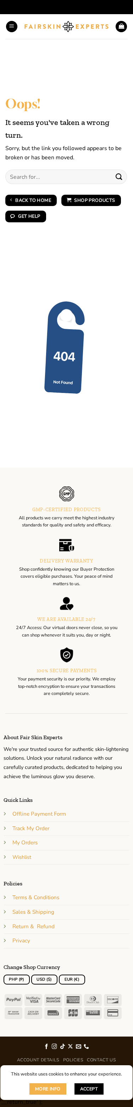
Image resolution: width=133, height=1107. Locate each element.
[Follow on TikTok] (62, 1047)
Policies (73, 1060)
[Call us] (86, 1047)
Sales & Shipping (33, 911)
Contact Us (101, 1060)
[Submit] (119, 177)
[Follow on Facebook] (46, 1047)
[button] (11, 27)
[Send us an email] (78, 1047)
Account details (38, 1060)
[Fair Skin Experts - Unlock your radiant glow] (66, 26)
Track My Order (30, 828)
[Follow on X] (70, 1047)
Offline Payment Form (39, 813)
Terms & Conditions (35, 897)
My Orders (25, 842)
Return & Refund (33, 926)
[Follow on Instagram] (54, 1047)
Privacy (21, 940)
